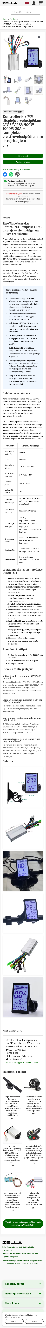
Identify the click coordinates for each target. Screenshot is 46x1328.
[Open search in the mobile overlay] (25, 12)
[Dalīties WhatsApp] (11, 174)
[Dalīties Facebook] (5, 174)
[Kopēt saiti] (17, 174)
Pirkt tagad (23, 156)
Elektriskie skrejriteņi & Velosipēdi (16, 169)
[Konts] (33, 3)
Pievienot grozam (23, 162)
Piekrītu (14, 1321)
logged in (20, 1062)
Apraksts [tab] (6, 217)
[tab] (23, 213)
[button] (39, 37)
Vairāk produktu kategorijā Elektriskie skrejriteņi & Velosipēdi (23, 1223)
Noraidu (34, 1321)
